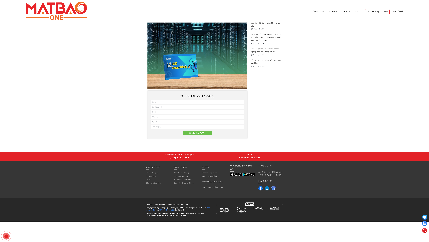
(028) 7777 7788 (179, 157)
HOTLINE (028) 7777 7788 (377, 12)
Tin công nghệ (151, 176)
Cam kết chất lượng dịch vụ (183, 183)
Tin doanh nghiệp (152, 173)
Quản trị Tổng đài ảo (209, 173)
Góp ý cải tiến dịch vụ (153, 183)
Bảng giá (333, 12)
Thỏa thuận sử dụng (181, 173)
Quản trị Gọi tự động (209, 176)
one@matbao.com (249, 157)
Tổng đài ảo (317, 12)
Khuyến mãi (398, 12)
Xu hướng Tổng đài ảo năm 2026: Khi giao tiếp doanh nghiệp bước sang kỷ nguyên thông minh (266, 37)
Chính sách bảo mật (181, 176)
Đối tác (358, 12)
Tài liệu (148, 179)
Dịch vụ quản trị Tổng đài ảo (212, 187)
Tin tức (345, 12)
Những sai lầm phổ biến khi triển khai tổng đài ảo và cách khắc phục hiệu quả (265, 23)
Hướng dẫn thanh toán (182, 179)
